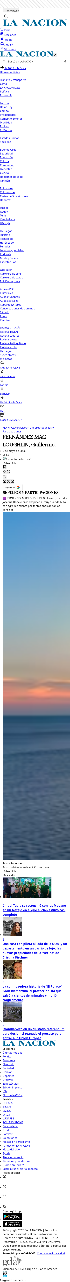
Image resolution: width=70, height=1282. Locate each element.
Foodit (8, 39)
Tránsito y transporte (13, 80)
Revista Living (8, 339)
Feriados (5, 246)
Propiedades (8, 115)
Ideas (3, 316)
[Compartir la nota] (5, 472)
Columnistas (7, 192)
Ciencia (4, 173)
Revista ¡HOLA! (9, 331)
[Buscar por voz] (65, 61)
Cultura (4, 161)
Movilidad (6, 122)
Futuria (4, 103)
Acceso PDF (7, 289)
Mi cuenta (10, 49)
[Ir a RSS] (5, 1207)
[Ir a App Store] (12, 1226)
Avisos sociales (9, 301)
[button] (35, 236)
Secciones (10, 35)
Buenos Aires (8, 149)
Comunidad (7, 165)
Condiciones (44, 1253)
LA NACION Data (10, 87)
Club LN (8, 44)
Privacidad (58, 1253)
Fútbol (4, 208)
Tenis (3, 215)
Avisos (22, 427)
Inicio (7, 30)
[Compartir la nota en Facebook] (5, 481)
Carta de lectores (10, 304)
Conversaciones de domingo (17, 308)
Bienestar (6, 169)
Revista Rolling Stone (13, 343)
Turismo (5, 235)
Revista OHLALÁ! (10, 328)
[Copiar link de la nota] (5, 477)
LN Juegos (6, 231)
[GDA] (12, 1265)
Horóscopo (7, 242)
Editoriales (6, 188)
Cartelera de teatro (11, 277)
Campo (4, 111)
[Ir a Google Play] (12, 1219)
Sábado (4, 312)
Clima (3, 84)
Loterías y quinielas (12, 250)
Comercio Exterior (11, 118)
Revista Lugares (9, 335)
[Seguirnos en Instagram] (5, 1197)
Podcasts (5, 254)
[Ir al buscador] (6, 16)
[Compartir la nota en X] (8, 481)
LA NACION (10, 427)
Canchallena (7, 219)
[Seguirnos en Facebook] (5, 1177)
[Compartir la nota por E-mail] (12, 481)
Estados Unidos (9, 138)
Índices (4, 126)
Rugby (4, 211)
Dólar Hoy (6, 107)
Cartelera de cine (10, 273)
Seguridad (6, 153)
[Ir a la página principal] (35, 25)
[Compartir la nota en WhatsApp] (8, 472)
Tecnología (6, 239)
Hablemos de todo (11, 177)
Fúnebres (33, 427)
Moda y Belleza (9, 258)
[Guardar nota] (5, 467)
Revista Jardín (8, 347)
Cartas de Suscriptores (14, 196)
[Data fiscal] (5, 1276)
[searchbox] (33, 61)
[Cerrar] (55, 55)
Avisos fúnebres (10, 297)
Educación (6, 157)
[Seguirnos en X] (5, 1187)
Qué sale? (6, 270)
